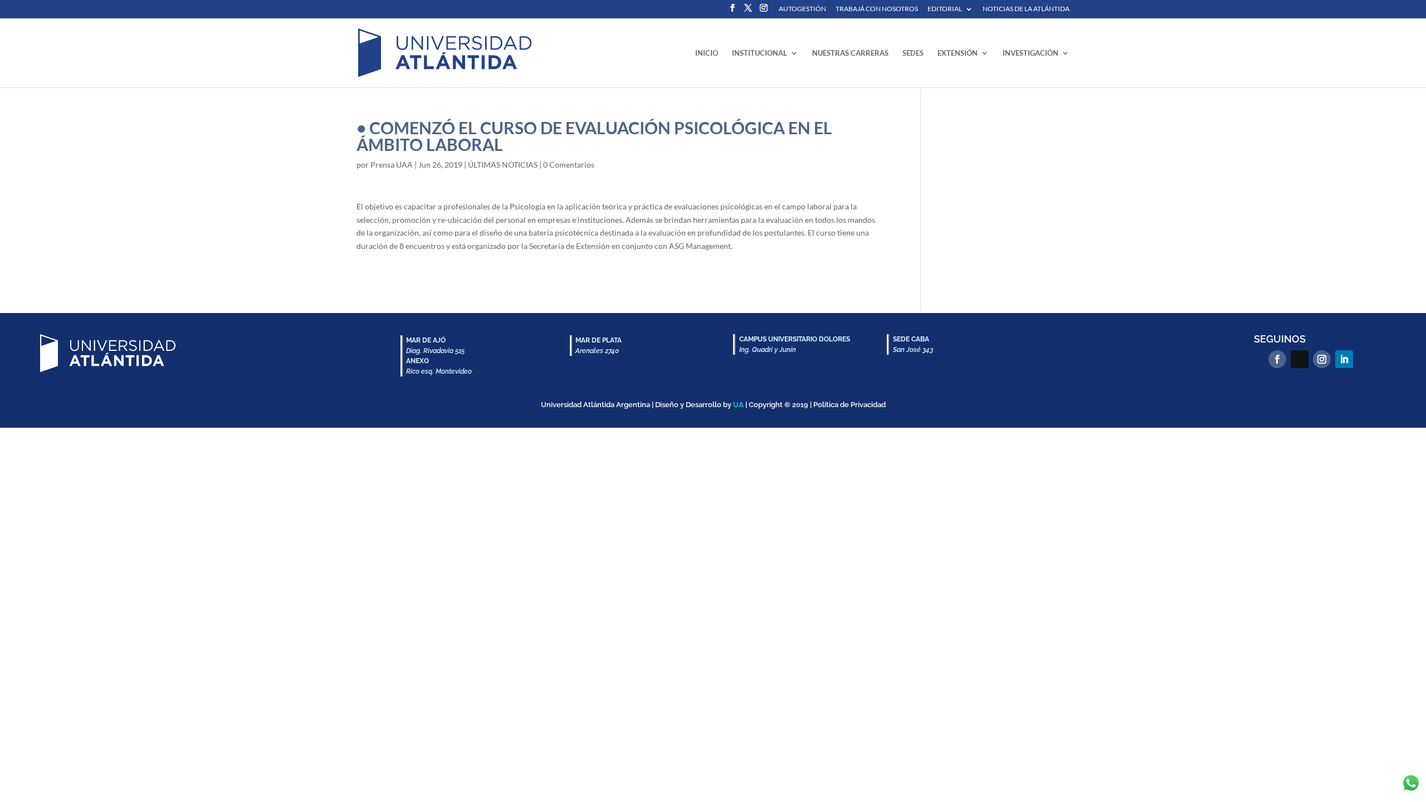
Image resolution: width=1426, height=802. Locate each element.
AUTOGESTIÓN (802, 9)
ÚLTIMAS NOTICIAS (503, 164)
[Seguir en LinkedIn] (1344, 359)
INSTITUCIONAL (759, 53)
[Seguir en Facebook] (1277, 359)
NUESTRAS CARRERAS (850, 53)
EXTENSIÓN (957, 53)
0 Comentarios (568, 164)
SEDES (913, 53)
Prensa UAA (391, 164)
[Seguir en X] (1299, 359)
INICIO (706, 53)
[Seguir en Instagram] (1322, 359)
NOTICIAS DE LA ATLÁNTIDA (1026, 9)
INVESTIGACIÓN (1030, 53)
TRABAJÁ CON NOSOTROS (877, 9)
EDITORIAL (944, 9)
